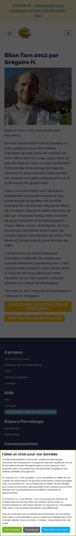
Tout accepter (12, 529)
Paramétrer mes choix (55, 529)
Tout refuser (31, 529)
